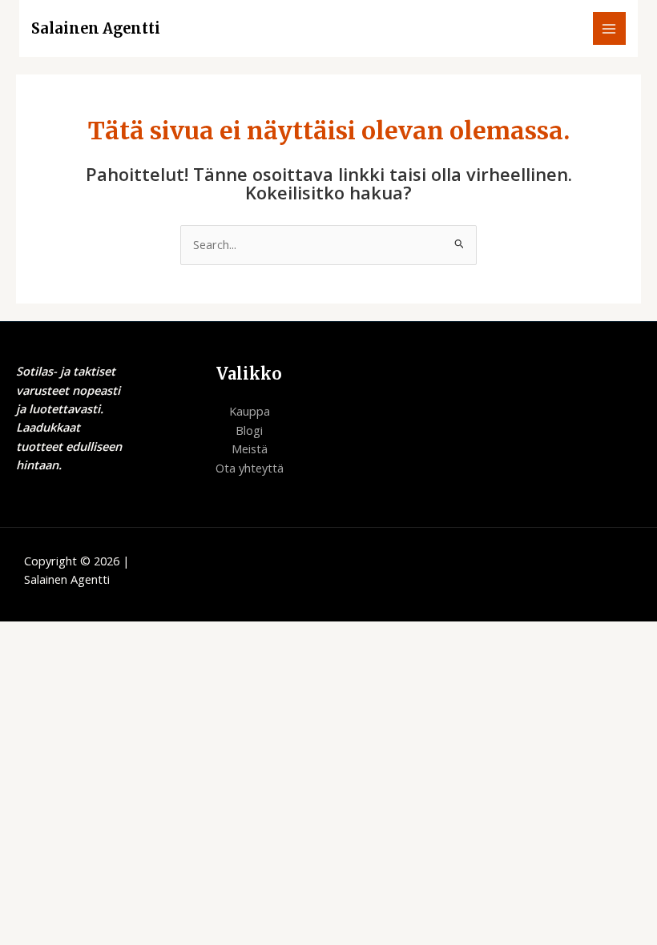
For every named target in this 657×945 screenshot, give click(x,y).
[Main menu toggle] (610, 29)
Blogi (249, 430)
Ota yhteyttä (250, 468)
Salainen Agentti (95, 28)
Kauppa (249, 411)
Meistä (250, 448)
